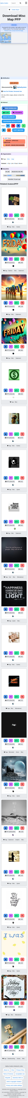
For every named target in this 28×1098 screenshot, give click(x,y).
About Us (6, 1070)
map (12, 159)
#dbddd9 (13, 175)
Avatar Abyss (15, 9)
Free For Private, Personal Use (12, 91)
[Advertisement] (14, 59)
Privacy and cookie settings (14, 1085)
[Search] (20, 3)
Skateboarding (11, 1058)
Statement (21, 270)
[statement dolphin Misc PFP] (14, 813)
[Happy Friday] (14, 244)
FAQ (12, 1070)
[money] (14, 375)
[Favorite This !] (11, 259)
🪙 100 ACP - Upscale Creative (11, 141)
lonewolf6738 (19, 266)
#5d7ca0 (23, 175)
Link (12, 163)
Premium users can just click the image (13, 30)
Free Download (10, 108)
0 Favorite (18, 112)
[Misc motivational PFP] (14, 681)
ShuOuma (18, 1010)
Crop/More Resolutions (12, 121)
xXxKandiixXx (19, 835)
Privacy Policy (20, 1070)
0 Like (6, 112)
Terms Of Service (8, 1074)
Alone (17, 752)
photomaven (19, 397)
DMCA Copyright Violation (14, 1081)
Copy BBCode (18, 130)
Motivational (20, 577)
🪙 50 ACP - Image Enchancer (14, 145)
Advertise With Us (18, 1077)
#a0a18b (18, 175)
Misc (8, 159)
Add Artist (14, 83)
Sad (10, 577)
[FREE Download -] (6, 259)
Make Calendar (9, 117)
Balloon (10, 270)
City (8, 163)
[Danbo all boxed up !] (14, 637)
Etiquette (7, 1077)
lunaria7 (19, 528)
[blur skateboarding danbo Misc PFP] (14, 1032)
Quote (18, 489)
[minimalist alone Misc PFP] (14, 725)
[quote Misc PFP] (14, 594)
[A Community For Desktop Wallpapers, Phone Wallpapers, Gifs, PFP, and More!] (9, 9)
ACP (6, 138)
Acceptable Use (20, 1074)
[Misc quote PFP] (14, 462)
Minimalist (11, 752)
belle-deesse (19, 791)
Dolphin (17, 839)
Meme (20, 163)
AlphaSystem (21, 87)
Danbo (18, 227)
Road (16, 163)
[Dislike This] (22, 259)
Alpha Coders (4, 3)
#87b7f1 (9, 175)
